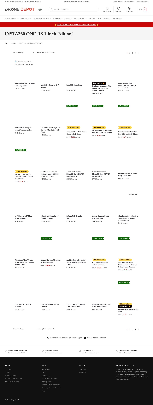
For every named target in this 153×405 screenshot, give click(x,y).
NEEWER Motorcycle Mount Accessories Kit (23, 129)
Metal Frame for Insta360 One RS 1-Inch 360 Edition (102, 131)
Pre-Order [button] (128, 230)
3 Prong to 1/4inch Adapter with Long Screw (25, 85)
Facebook (82, 369)
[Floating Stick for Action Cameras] (51, 291)
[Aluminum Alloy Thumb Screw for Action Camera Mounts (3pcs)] (25, 247)
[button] (142, 9)
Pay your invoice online (13, 378)
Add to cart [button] (25, 98)
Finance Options (10, 375)
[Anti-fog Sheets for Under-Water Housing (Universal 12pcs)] (76, 247)
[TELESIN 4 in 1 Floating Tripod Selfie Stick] (76, 291)
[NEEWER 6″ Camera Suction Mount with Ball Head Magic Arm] (51, 159)
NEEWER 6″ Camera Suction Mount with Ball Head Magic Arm (49, 174)
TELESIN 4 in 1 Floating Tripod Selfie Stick (75, 305)
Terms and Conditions (49, 378)
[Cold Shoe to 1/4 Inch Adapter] (25, 291)
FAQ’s (44, 372)
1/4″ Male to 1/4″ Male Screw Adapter (23, 217)
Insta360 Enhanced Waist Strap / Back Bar (127, 174)
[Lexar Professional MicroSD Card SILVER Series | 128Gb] (128, 71)
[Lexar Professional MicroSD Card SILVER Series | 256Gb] (76, 159)
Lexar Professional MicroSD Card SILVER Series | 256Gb (75, 174)
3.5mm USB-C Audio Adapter (74, 217)
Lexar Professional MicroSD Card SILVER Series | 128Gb (127, 86)
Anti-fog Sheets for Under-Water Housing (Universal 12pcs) (76, 262)
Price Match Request (12, 382)
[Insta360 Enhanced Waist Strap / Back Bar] (128, 159)
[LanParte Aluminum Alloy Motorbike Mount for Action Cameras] (102, 71)
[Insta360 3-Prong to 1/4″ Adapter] (51, 71)
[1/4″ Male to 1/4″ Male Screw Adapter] (25, 203)
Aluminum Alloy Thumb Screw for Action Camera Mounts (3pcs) (24, 262)
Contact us (129, 11)
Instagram (82, 372)
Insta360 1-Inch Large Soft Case (128, 310)
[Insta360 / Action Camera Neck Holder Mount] (102, 291)
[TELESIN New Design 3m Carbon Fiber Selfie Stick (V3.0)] (51, 115)
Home (7, 43)
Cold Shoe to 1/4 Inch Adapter (23, 305)
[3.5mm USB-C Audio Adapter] (76, 203)
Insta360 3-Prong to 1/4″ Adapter (50, 86)
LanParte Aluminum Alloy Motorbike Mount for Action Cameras (102, 88)
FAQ (43, 391)
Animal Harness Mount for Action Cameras (51, 261)
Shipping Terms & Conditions (52, 388)
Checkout (119, 11)
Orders (7, 372)
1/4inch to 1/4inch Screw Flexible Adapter (50, 217)
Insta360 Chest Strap (74, 85)
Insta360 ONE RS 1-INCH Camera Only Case (76, 133)
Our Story (8, 369)
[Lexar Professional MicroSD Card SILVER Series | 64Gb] (102, 159)
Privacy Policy (47, 382)
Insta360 (13, 43)
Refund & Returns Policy (51, 385)
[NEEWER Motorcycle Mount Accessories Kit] (25, 115)
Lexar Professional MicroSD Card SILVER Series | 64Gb (101, 174)
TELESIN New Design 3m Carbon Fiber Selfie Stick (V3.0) (50, 130)
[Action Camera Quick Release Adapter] (102, 203)
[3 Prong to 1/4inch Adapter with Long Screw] (25, 71)
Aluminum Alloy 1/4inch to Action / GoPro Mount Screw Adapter (128, 218)
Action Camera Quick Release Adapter (100, 217)
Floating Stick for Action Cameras (50, 305)
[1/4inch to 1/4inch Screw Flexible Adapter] (51, 203)
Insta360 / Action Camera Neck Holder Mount (101, 305)
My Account (107, 11)
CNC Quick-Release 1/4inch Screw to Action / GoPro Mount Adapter (127, 265)
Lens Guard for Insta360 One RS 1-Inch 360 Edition (128, 133)
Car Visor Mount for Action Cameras (100, 264)
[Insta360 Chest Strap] (76, 71)
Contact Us (46, 375)
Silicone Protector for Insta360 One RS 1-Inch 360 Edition (24, 176)
